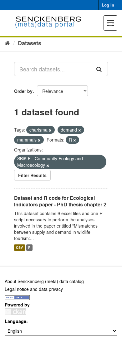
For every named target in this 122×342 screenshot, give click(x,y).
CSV (19, 247)
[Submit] (99, 69)
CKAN (15, 311)
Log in (108, 5)
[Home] (7, 43)
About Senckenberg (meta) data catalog (44, 281)
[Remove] (50, 130)
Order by (23, 91)
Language (15, 321)
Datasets (29, 43)
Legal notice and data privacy (34, 289)
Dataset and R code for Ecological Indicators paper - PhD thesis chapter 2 (60, 201)
